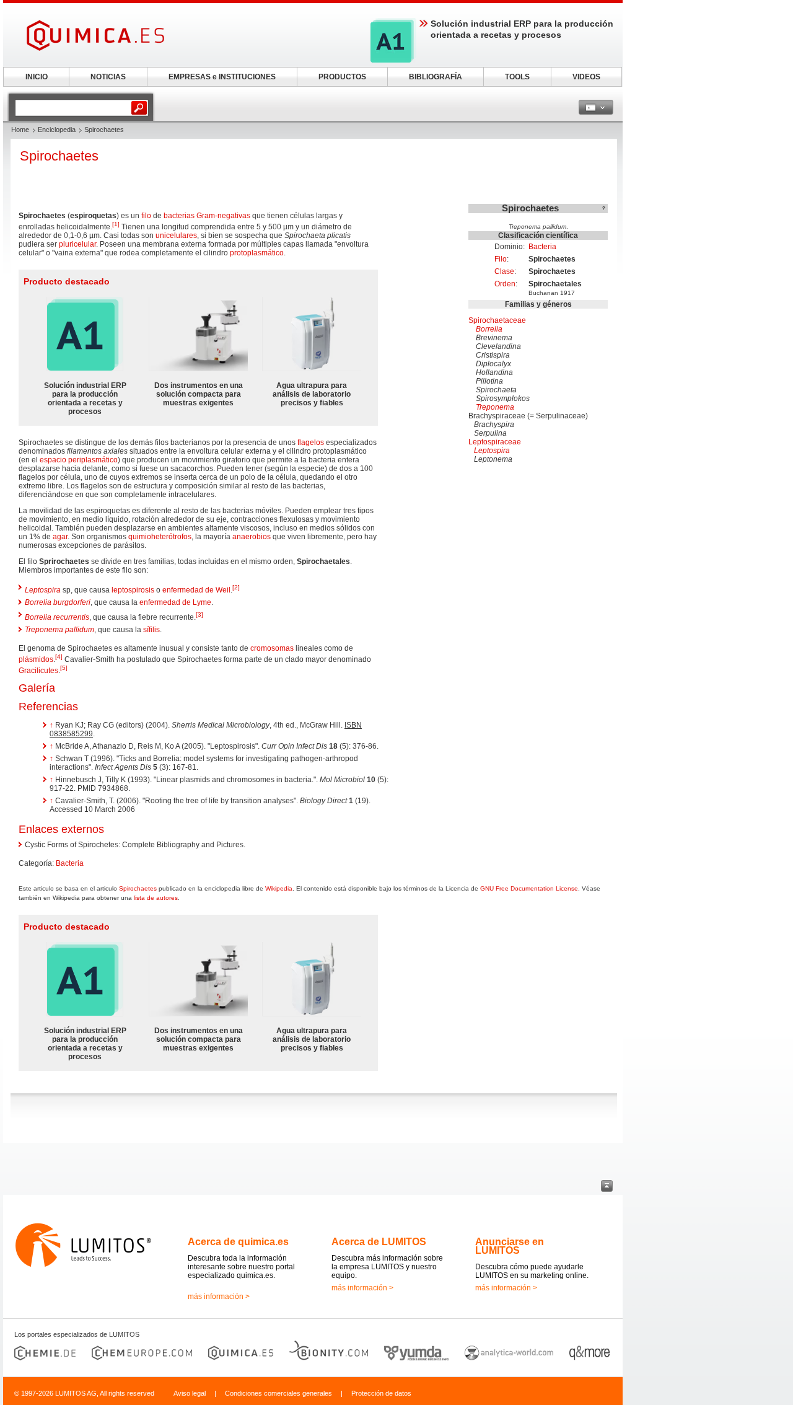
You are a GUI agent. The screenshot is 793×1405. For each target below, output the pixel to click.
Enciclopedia (57, 129)
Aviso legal (189, 1393)
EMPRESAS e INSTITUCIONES (222, 77)
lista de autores (156, 897)
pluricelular (77, 244)
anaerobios (251, 536)
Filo (500, 259)
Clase (504, 271)
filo (146, 215)
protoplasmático (257, 253)
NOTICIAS (108, 77)
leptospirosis (133, 590)
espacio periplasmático (79, 460)
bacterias (179, 215)
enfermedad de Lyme (175, 602)
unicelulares (176, 235)
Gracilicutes (38, 670)
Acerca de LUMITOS (378, 1241)
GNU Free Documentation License (529, 888)
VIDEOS (586, 77)
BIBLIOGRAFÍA (435, 77)
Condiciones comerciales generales (278, 1393)
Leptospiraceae (494, 442)
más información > (219, 1296)
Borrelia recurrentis (57, 617)
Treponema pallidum (59, 629)
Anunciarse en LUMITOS (509, 1246)
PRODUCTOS (342, 77)
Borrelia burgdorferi (57, 602)
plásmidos (36, 659)
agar (60, 536)
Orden (504, 284)
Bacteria (542, 246)
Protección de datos (381, 1393)
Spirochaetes (138, 888)
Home (20, 129)
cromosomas (272, 648)
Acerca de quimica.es (238, 1241)
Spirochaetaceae (497, 320)
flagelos (310, 442)
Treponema (495, 407)
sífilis (151, 629)
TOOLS (517, 77)
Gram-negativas (223, 215)
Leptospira (492, 450)
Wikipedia (278, 888)
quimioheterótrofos (159, 536)
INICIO (36, 77)
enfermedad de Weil (196, 590)
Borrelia (489, 329)
